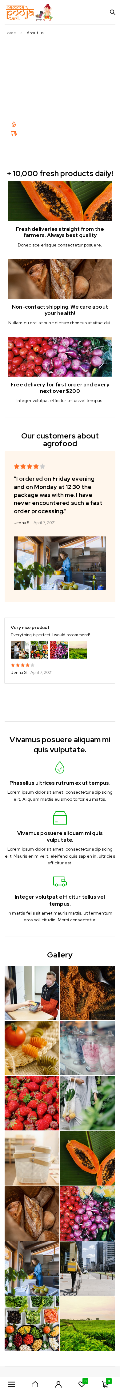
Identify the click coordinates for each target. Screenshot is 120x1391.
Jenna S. (22, 522)
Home (10, 33)
